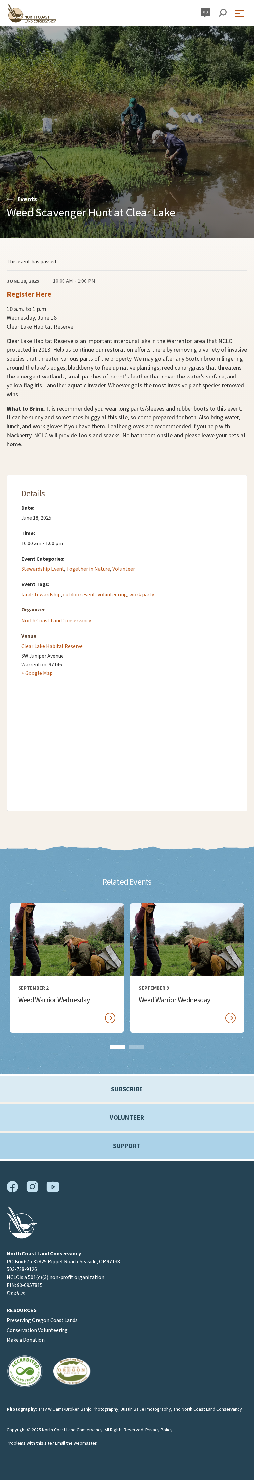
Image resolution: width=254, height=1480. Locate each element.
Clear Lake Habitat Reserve (52, 646)
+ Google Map (37, 673)
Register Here (29, 294)
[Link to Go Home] (22, 1237)
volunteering (112, 594)
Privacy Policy (159, 1430)
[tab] (117, 1047)
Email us (16, 1293)
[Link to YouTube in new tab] (52, 1190)
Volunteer (123, 569)
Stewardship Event (42, 569)
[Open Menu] (241, 13)
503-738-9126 (22, 1269)
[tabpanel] (67, 968)
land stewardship (41, 594)
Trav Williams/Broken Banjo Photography (78, 1409)
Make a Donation (26, 1340)
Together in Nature (88, 569)
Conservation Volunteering (37, 1330)
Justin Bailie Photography (146, 1409)
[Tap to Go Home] (31, 13)
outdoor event (79, 594)
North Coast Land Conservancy (56, 620)
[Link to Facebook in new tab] (12, 1191)
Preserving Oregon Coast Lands (42, 1320)
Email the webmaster (75, 1443)
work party (141, 594)
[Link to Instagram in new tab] (32, 1191)
